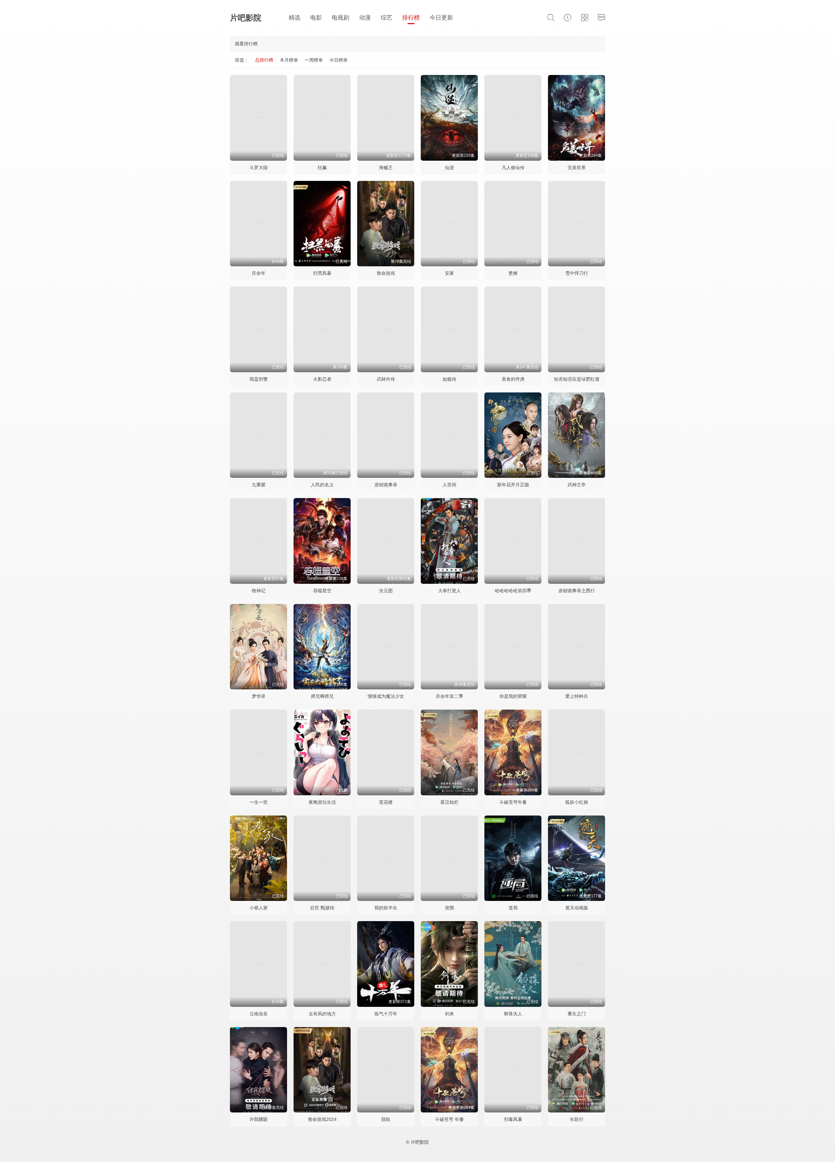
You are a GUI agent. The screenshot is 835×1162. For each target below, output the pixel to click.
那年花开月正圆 (513, 484)
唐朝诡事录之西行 (576, 590)
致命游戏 (386, 273)
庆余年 (259, 273)
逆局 (513, 907)
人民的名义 (322, 484)
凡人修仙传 (513, 167)
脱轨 (385, 1119)
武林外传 (386, 379)
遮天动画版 (576, 907)
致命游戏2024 (322, 1119)
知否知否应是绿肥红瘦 (577, 379)
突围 (449, 907)
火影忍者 (322, 379)
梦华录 (259, 696)
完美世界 (577, 167)
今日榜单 (338, 60)
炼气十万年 (385, 1013)
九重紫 (259, 484)
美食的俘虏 (513, 379)
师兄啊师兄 (322, 696)
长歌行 (577, 1119)
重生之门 (577, 1013)
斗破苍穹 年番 (449, 1119)
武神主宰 (577, 484)
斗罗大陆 (259, 167)
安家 (449, 273)
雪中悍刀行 (576, 273)
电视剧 (340, 17)
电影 (316, 17)
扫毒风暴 (513, 1119)
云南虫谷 (259, 1013)
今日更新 (441, 17)
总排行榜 (264, 60)
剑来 (449, 1013)
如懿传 (449, 379)
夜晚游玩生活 (322, 802)
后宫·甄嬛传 (322, 907)
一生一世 (259, 802)
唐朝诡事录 (385, 484)
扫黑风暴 (322, 273)
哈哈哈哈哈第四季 (513, 590)
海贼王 (386, 167)
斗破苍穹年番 (513, 802)
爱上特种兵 (576, 696)
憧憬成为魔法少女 (386, 696)
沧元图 (386, 590)
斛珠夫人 (513, 1013)
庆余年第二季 (449, 696)
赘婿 (513, 273)
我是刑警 (259, 379)
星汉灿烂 (449, 802)
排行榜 (411, 17)
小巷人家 (259, 907)
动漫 (365, 17)
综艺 (386, 17)
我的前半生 (385, 907)
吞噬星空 (322, 590)
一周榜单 (314, 60)
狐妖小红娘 (576, 802)
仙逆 (449, 167)
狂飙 (322, 167)
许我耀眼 (259, 1119)
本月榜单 (289, 60)
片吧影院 (245, 17)
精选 (294, 17)
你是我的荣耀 (513, 696)
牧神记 (259, 590)
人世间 (449, 484)
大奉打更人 (449, 590)
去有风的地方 (322, 1013)
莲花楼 (386, 802)
